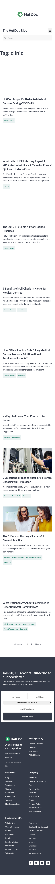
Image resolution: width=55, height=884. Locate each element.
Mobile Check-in (12, 849)
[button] (50, 30)
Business (7, 437)
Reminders (9, 834)
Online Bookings (12, 827)
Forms (8, 830)
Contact (32, 800)
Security (32, 792)
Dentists (18, 624)
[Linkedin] (48, 863)
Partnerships (34, 789)
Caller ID (32, 834)
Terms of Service (35, 808)
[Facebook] (31, 863)
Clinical (6, 186)
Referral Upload (35, 853)
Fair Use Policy (35, 811)
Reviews (32, 849)
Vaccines (32, 838)
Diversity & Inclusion (37, 781)
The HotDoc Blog (15, 30)
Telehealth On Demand (38, 827)
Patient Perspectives (11, 629)
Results (8, 838)
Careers (32, 785)
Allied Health (8, 624)
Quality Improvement (33, 558)
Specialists (23, 629)
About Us (33, 777)
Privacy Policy (35, 804)
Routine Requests (36, 831)
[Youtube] (42, 863)
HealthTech (22, 310)
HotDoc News (8, 121)
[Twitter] (36, 863)
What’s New (10, 823)
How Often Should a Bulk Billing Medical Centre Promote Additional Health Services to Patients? (26, 354)
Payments (33, 823)
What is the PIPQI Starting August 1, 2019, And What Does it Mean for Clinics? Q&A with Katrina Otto (27, 165)
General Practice (9, 310)
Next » (38, 644)
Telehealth (9, 853)
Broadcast (33, 846)
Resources (21, 376)
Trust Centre (34, 796)
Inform (32, 842)
